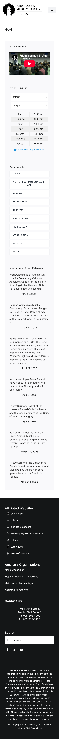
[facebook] (7, 649)
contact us (45, 719)
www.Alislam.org (36, 715)
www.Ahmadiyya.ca (38, 677)
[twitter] (14, 649)
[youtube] (21, 649)
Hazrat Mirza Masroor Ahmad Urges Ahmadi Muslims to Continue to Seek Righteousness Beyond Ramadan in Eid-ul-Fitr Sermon (28, 439)
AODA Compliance (33, 728)
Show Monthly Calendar (31, 149)
